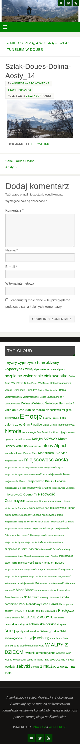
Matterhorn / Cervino (52, 453)
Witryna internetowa (19, 283)
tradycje (30, 638)
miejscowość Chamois (39, 487)
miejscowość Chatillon (63, 488)
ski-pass (61, 624)
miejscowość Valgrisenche (60, 569)
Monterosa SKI (19, 597)
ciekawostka (56, 375)
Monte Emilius (41, 590)
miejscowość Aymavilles (16, 474)
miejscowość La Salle (38, 521)
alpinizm (62, 369)
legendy (9, 453)
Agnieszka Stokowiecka (31, 83)
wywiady (10, 666)
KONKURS (22, 446)
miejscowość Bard (38, 474)
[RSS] (76, 3)
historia (13, 431)
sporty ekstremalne (27, 631)
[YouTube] (61, 3)
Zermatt (35, 666)
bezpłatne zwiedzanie (24, 376)
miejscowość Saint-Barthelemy (54, 549)
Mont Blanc (25, 590)
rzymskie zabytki (16, 624)
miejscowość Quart (14, 542)
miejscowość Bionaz (59, 474)
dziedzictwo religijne (59, 410)
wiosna (8, 659)
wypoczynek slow (62, 659)
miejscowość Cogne (19, 494)
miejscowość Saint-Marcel (18, 556)
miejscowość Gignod (62, 508)
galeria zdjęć (13, 424)
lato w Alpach (55, 445)
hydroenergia (29, 432)
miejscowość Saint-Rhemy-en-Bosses (41, 562)
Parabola (39, 727)
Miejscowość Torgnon (35, 569)
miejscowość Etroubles (16, 508)
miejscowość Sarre (14, 569)
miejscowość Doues (59, 501)
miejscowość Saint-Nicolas (45, 556)
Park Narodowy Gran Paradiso (40, 604)
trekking (43, 638)
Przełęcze (66, 610)
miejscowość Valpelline (16, 576)
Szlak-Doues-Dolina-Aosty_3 (20, 164)
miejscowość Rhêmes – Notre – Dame (44, 542)
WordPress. (58, 727)
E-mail (11, 267)
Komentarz (14, 210)
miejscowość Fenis (39, 508)
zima (45, 666)
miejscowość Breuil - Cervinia (47, 481)
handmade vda (66, 424)
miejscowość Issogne (15, 521)
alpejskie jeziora (45, 369)
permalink (40, 144)
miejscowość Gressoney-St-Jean (23, 515)
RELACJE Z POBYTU (37, 617)
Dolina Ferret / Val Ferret (36, 383)
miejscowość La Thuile (62, 521)
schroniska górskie (42, 624)
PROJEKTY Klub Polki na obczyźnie (35, 610)
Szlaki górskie (49, 631)
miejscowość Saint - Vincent (21, 549)
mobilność (10, 590)
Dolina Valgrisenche (48, 390)
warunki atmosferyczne (40, 652)
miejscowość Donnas (36, 501)
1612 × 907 (33, 95)
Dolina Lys (31, 390)
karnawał (26, 439)
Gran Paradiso (32, 424)
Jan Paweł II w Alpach (48, 432)
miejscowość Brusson (15, 488)
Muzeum (33, 597)
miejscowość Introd (52, 515)
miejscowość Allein (14, 460)
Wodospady (19, 659)
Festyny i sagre (51, 418)
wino (68, 653)
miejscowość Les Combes (18, 528)
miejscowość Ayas (53, 467)
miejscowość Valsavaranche (43, 576)
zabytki (23, 666)
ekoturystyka (12, 417)
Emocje (31, 416)
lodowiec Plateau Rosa (25, 453)
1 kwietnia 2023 (19, 90)
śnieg (10, 630)
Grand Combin (50, 425)
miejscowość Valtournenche (35, 583)
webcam (60, 653)
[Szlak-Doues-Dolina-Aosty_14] (40, 119)
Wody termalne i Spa (38, 659)
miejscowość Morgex (43, 528)
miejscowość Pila (24, 535)
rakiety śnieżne (12, 617)
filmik (63, 417)
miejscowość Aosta (46, 460)
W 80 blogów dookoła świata (29, 645)
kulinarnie (34, 446)
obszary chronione (49, 597)
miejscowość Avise (34, 467)
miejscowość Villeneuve (63, 583)
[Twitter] (68, 3)
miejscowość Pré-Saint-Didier (49, 535)
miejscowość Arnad (14, 467)
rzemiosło (59, 617)
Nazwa (11, 250)
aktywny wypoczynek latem (25, 363)
